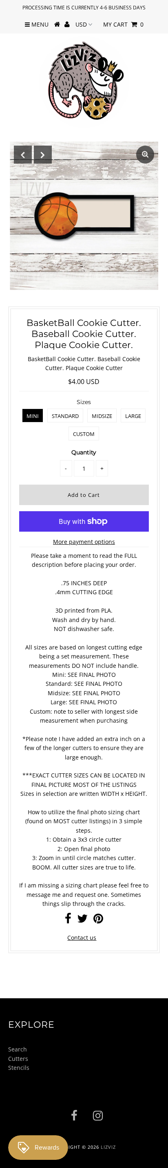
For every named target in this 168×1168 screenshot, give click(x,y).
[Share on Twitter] (82, 920)
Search (17, 1049)
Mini (33, 416)
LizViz (108, 1147)
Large (133, 416)
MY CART (123, 24)
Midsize (102, 416)
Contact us (81, 937)
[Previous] (23, 155)
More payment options (84, 542)
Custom (84, 434)
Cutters (18, 1058)
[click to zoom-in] (145, 155)
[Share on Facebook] (68, 920)
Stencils (18, 1067)
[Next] (43, 155)
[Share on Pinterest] (98, 920)
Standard (65, 416)
